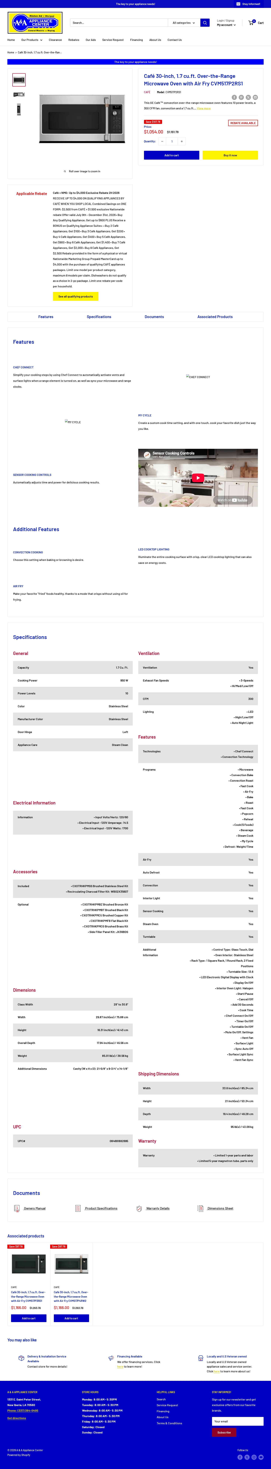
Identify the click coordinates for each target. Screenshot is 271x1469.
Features (45, 316)
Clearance (55, 39)
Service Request (113, 39)
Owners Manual (34, 1208)
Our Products (29, 39)
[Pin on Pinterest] (241, 97)
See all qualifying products (75, 296)
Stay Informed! (251, 4)
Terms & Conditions (169, 1423)
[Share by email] (255, 97)
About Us (155, 39)
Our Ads (91, 39)
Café (147, 92)
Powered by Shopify (18, 1454)
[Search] (205, 23)
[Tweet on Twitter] (248, 97)
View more (204, 108)
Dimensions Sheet (220, 1208)
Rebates (73, 39)
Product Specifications (100, 1208)
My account (225, 25)
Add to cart (171, 155)
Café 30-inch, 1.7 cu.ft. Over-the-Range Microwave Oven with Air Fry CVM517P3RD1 (28, 1296)
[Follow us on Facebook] (240, 1457)
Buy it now (230, 155)
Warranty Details (158, 1208)
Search (161, 1399)
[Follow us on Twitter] (247, 1457)
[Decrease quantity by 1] (162, 141)
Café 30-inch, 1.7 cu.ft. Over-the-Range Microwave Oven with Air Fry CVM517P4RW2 (71, 1296)
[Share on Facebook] (234, 97)
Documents (154, 316)
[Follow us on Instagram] (254, 1457)
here (120, 1366)
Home (11, 39)
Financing (136, 39)
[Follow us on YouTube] (261, 1457)
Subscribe (224, 1432)
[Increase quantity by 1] (182, 141)
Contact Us (175, 39)
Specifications (99, 316)
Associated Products (215, 316)
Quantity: (150, 141)
